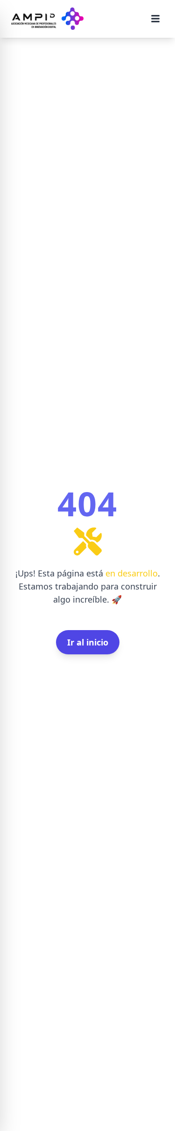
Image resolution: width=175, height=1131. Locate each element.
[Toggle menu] (155, 18)
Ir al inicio (87, 642)
